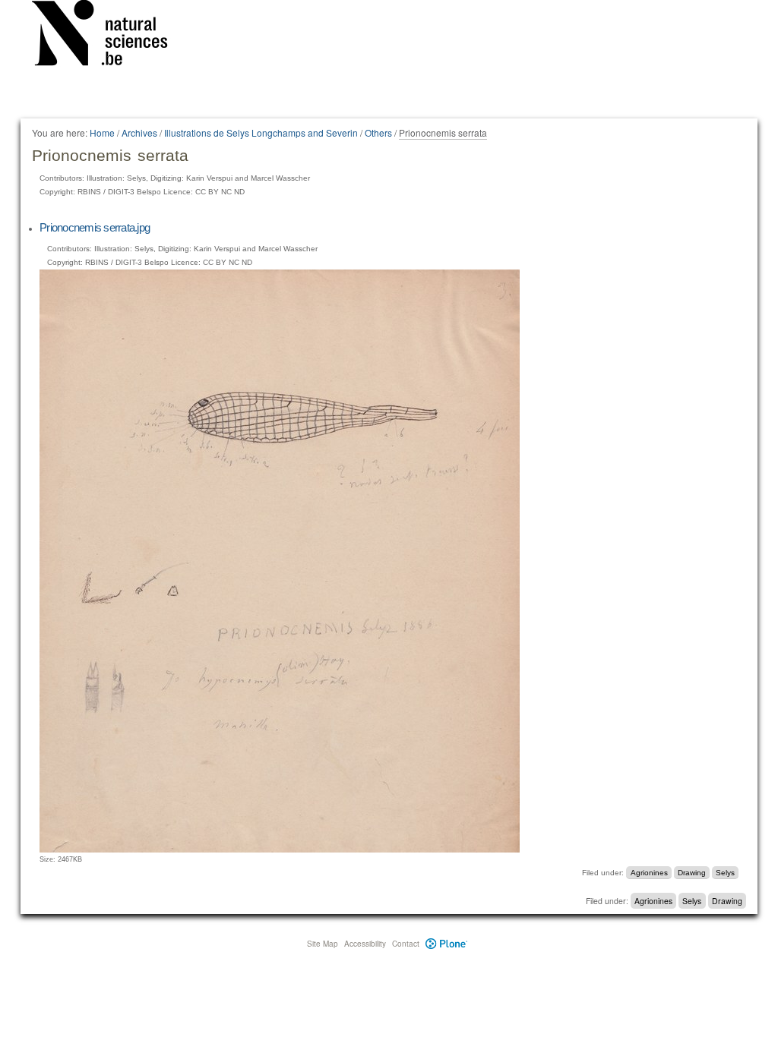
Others (378, 132)
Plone (446, 943)
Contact (405, 943)
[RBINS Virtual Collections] (109, 35)
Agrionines (649, 872)
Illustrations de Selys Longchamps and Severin (261, 132)
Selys (725, 872)
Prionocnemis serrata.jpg (95, 227)
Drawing (692, 872)
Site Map (322, 943)
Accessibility (365, 943)
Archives (139, 132)
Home (102, 132)
